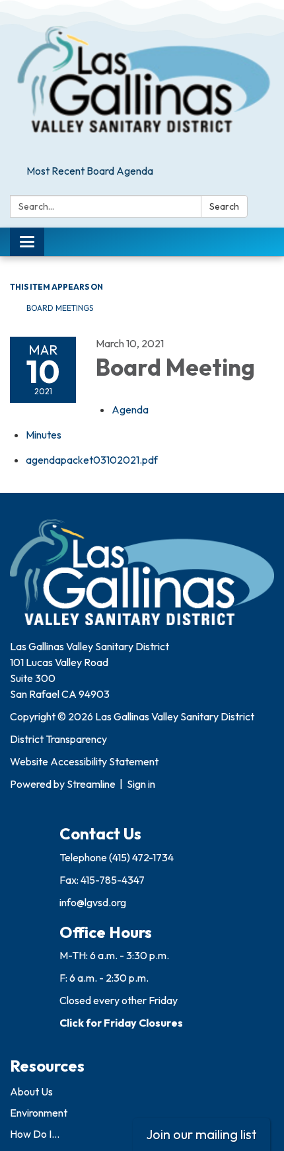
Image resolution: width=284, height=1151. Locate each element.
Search (224, 206)
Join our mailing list (201, 1134)
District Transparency (58, 739)
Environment (38, 1112)
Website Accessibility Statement (84, 761)
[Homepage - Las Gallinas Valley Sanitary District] (142, 79)
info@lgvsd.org (92, 902)
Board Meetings (59, 308)
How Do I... (34, 1133)
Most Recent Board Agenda (89, 170)
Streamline (91, 783)
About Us (31, 1091)
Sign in (141, 783)
